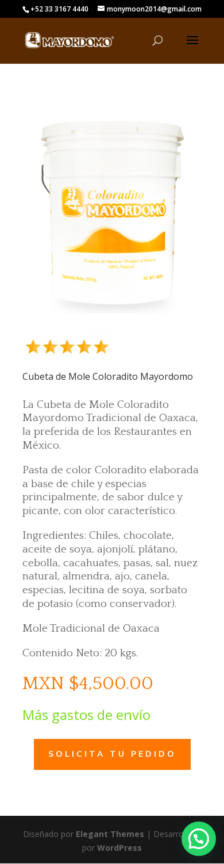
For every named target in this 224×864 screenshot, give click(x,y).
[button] (198, 839)
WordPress (119, 847)
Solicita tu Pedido (112, 754)
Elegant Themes (110, 833)
